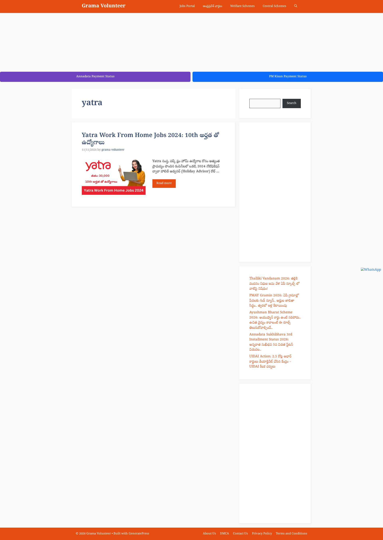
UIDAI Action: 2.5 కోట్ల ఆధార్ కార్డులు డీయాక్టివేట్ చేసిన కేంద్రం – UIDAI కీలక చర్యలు (270, 361)
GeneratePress (139, 534)
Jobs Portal (187, 6)
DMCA (224, 534)
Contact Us (240, 534)
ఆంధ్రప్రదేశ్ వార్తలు (212, 6)
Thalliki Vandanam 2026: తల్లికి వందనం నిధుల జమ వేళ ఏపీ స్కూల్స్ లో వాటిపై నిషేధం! (274, 283)
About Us (209, 534)
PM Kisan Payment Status (288, 77)
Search (291, 103)
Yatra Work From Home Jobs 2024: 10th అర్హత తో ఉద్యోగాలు (150, 139)
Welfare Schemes (242, 6)
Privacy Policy (262, 534)
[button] (295, 6)
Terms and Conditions (291, 534)
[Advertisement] (119, 41)
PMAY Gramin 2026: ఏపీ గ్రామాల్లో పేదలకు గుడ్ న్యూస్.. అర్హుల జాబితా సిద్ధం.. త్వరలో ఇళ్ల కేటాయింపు (274, 300)
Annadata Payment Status (95, 77)
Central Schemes (274, 6)
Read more (164, 183)
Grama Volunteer (103, 6)
